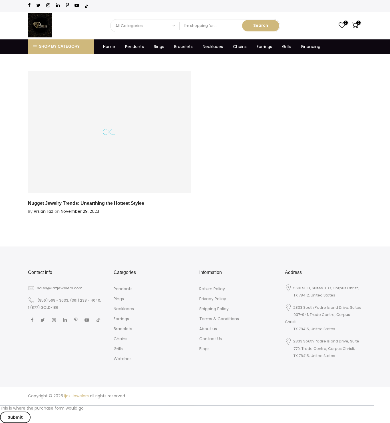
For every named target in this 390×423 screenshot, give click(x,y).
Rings (159, 46)
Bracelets (183, 46)
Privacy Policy (212, 299)
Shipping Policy (214, 309)
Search (260, 25)
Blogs (204, 349)
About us (208, 329)
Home (109, 46)
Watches (123, 359)
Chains (240, 46)
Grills (286, 46)
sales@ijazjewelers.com (60, 288)
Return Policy (212, 289)
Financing (310, 46)
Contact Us (210, 339)
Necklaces (213, 46)
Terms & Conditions (219, 319)
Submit (15, 417)
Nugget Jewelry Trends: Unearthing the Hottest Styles (86, 203)
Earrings (264, 46)
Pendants (134, 46)
